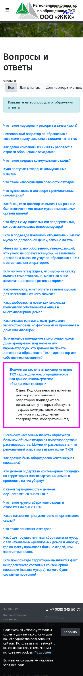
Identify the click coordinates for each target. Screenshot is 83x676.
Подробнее (43, 652)
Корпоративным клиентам (14, 617)
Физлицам (10, 609)
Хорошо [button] (70, 632)
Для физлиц (30, 87)
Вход (69, 13)
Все (11, 87)
